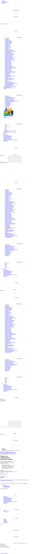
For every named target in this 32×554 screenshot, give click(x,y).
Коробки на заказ (6, 131)
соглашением (25, 483)
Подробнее (5, 88)
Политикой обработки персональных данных (6, 480)
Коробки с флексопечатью (7, 87)
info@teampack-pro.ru (16, 536)
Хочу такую (2, 470)
